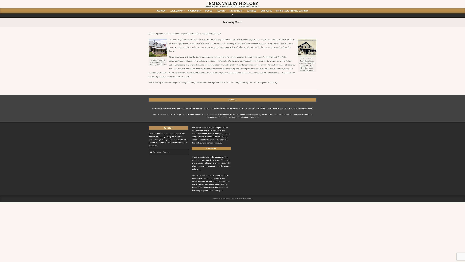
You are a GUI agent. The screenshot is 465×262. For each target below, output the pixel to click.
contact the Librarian (206, 140)
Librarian (210, 117)
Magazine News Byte (229, 198)
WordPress (248, 198)
